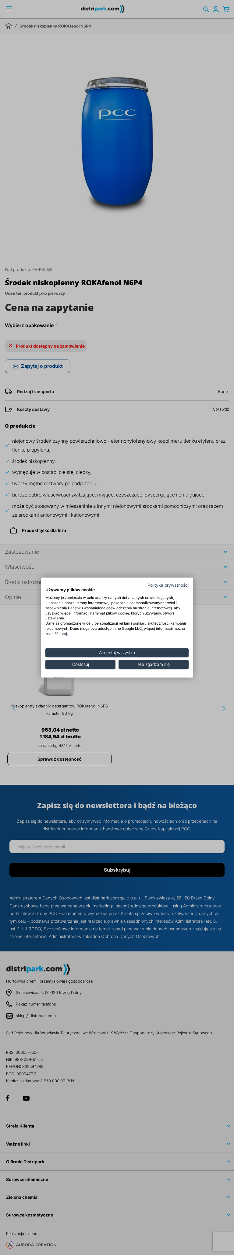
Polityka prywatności (168, 585)
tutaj (63, 633)
